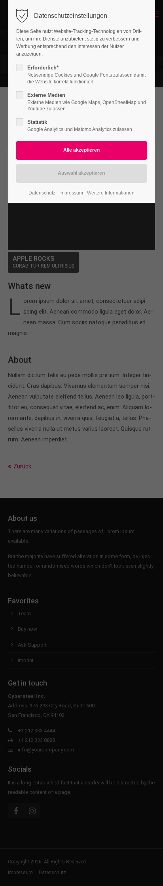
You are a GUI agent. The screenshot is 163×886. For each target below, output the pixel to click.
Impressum (71, 193)
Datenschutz (41, 193)
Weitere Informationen (111, 193)
